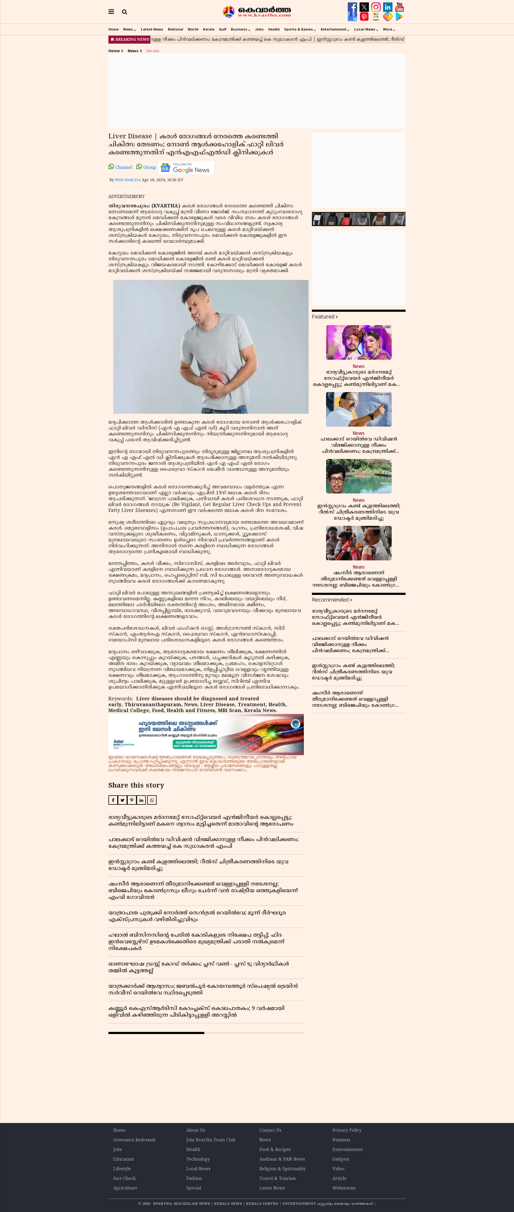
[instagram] (377, 7)
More (387, 29)
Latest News (152, 29)
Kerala (208, 29)
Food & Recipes (275, 1150)
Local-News (364, 29)
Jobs (259, 29)
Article (339, 1178)
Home (113, 29)
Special (193, 1188)
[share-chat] (388, 16)
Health (274, 29)
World (193, 29)
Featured (323, 317)
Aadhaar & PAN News (282, 1159)
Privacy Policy (347, 1130)
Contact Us (270, 1130)
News (128, 29)
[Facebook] (353, 7)
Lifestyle (122, 1169)
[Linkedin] (388, 7)
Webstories (344, 1188)
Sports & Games (298, 29)
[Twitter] (365, 7)
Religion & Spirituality (282, 1169)
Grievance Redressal (134, 1140)
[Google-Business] (353, 16)
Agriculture (125, 1188)
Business (239, 29)
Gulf (222, 29)
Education (123, 1159)
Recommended (330, 600)
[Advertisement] (257, 91)
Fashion (194, 1178)
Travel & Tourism (277, 1178)
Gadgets (340, 1159)
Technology (198, 1159)
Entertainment (333, 29)
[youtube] (399, 7)
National (175, 29)
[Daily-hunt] (377, 16)
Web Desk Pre (128, 180)
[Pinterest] (365, 16)
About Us (195, 1130)
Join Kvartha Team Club (211, 1140)
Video (338, 1169)
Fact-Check (124, 1178)
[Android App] (399, 16)
